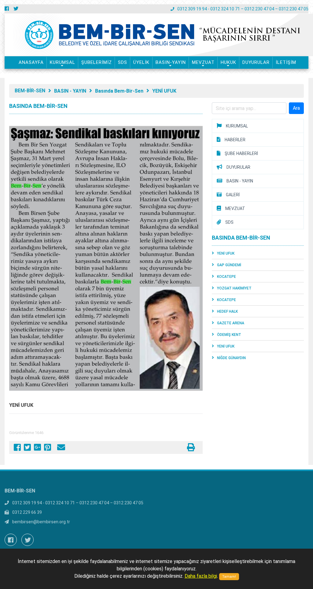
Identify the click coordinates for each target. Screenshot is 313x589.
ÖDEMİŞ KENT (229, 335)
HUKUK (228, 62)
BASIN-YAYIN (171, 62)
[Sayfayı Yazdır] (191, 448)
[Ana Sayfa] (83, 34)
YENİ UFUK (164, 91)
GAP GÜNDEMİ (229, 265)
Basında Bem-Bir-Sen (119, 91)
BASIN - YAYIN (70, 91)
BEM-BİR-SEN (30, 91)
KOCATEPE (226, 276)
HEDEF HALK (227, 311)
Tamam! (229, 577)
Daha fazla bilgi (201, 576)
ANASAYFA (31, 62)
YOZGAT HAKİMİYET (234, 288)
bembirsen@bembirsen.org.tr (41, 521)
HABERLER (235, 139)
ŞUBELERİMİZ (96, 62)
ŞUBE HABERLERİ (241, 153)
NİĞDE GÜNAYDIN (231, 358)
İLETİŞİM (286, 62)
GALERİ (233, 194)
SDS (122, 62)
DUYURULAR (256, 62)
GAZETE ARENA (230, 323)
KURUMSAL (62, 62)
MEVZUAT (203, 62)
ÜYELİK (141, 62)
